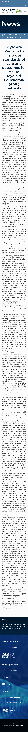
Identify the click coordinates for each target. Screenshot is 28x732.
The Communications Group (16, 725)
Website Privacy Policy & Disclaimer (18, 722)
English (6, 1)
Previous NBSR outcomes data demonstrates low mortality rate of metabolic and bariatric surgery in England (14, 624)
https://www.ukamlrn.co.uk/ (14, 609)
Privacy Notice (4, 722)
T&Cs (14, 723)
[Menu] (25, 5)
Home (3, 34)
